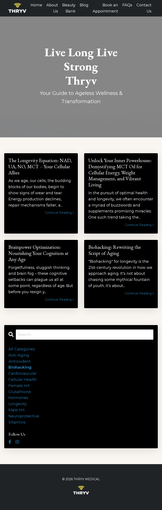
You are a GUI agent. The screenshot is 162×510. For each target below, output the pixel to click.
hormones (18, 397)
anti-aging (18, 355)
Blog (84, 5)
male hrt (16, 410)
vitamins (17, 422)
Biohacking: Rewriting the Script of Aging (114, 250)
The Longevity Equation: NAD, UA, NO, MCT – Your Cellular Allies (40, 166)
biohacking (19, 367)
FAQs (127, 5)
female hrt (19, 385)
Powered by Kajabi (81, 499)
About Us (52, 8)
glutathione (19, 392)
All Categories (21, 349)
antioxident (19, 361)
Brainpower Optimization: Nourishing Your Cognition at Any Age (38, 253)
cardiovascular (22, 373)
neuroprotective (23, 416)
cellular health (22, 379)
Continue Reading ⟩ (59, 213)
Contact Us (143, 8)
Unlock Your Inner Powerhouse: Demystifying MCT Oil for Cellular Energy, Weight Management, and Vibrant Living (119, 172)
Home (36, 5)
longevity (17, 404)
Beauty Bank (69, 8)
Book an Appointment (105, 8)
